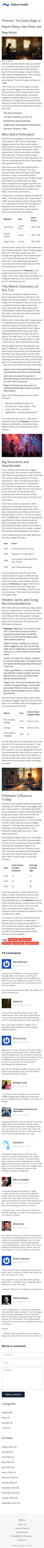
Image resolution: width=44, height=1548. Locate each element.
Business (7, 1422)
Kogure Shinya (24, 939)
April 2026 (8, 1467)
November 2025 (11, 1492)
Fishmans (13, 939)
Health (7, 1412)
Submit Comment (13, 1394)
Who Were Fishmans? (13, 113)
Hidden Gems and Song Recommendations (22, 125)
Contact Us (22, 1540)
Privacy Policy (22, 1532)
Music (6, 1417)
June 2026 (8, 1457)
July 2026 (7, 1452)
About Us (22, 1524)
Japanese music (32, 943)
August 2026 (9, 1447)
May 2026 (8, 1462)
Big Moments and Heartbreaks (17, 121)
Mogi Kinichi (18, 943)
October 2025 (9, 1498)
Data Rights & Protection (22, 1536)
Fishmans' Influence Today (15, 128)
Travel (6, 1428)
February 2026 (10, 1477)
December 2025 (10, 1487)
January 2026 (9, 1482)
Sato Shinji (7, 943)
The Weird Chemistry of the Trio (18, 117)
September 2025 (11, 1503)
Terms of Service (22, 1528)
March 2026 (9, 1472)
